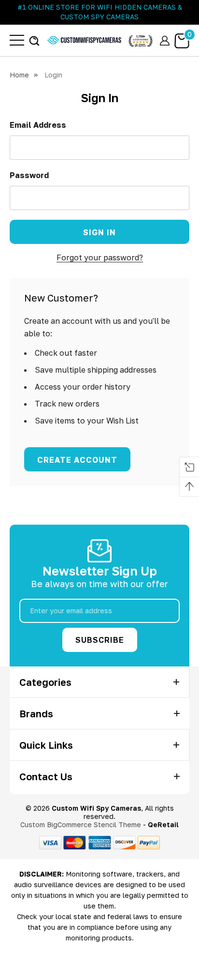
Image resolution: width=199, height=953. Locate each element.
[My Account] (165, 40)
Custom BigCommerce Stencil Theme (80, 824)
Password (29, 175)
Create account (77, 460)
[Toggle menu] (17, 40)
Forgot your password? (100, 257)
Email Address (38, 125)
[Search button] (34, 40)
